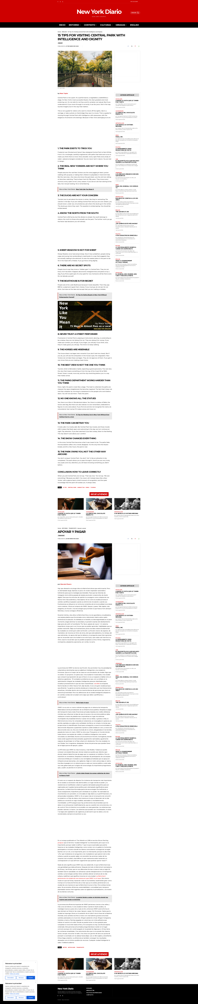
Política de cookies (14, 993)
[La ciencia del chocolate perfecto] (99, 504)
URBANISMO (119, 172)
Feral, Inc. (119, 137)
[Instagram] (60, 1)
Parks (87, 487)
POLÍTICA (118, 147)
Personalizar (10, 997)
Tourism (93, 487)
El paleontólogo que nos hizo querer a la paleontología (127, 161)
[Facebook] (58, 1)
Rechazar (21, 997)
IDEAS (117, 135)
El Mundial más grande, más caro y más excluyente (126, 274)
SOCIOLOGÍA (119, 99)
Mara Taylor (64, 93)
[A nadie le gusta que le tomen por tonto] (71, 504)
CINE (117, 159)
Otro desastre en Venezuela (126, 235)
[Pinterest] (135, 46)
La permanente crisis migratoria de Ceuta (123, 149)
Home (59, 31)
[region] (20, 991)
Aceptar (31, 997)
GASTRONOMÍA (119, 111)
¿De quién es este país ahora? (127, 223)
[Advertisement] (85, 134)
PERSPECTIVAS (119, 196)
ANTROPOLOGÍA (120, 123)
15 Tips (65, 487)
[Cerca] (35, 982)
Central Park (72, 487)
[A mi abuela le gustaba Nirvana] (127, 504)
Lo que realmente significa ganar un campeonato (126, 248)
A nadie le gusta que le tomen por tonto (127, 101)
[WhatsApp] (138, 46)
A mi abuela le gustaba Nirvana (124, 125)
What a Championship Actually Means (124, 261)
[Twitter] (62, 1)
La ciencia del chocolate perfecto (125, 113)
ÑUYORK (118, 245)
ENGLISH (64, 31)
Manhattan (81, 487)
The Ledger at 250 (122, 211)
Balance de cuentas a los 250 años (127, 199)
